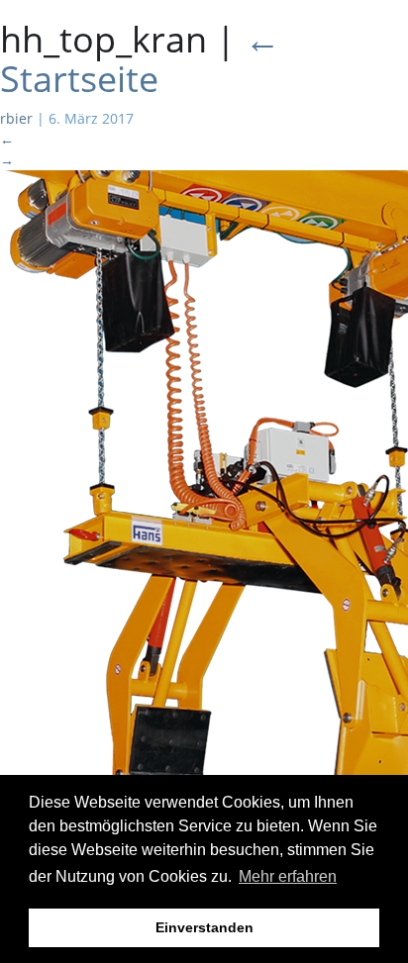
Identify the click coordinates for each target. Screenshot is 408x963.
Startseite (140, 59)
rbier (16, 118)
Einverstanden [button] (204, 927)
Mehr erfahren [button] (288, 876)
